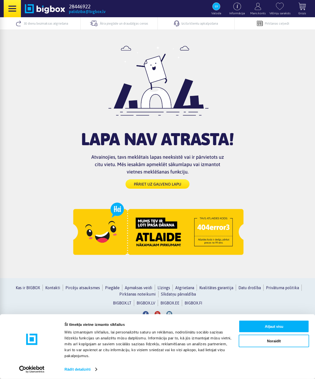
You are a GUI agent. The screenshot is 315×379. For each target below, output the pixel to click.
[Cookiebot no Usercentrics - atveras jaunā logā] (31, 369)
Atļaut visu (274, 326)
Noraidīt (274, 341)
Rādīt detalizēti (77, 369)
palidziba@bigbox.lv (87, 11)
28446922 (80, 6)
